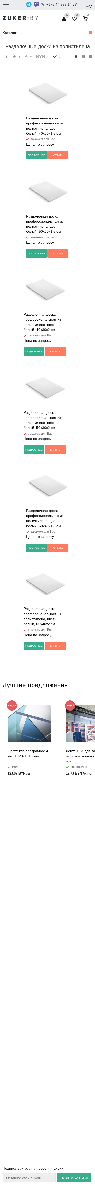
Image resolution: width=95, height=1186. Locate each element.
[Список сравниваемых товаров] (65, 20)
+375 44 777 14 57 (61, 4)
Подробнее (36, 155)
